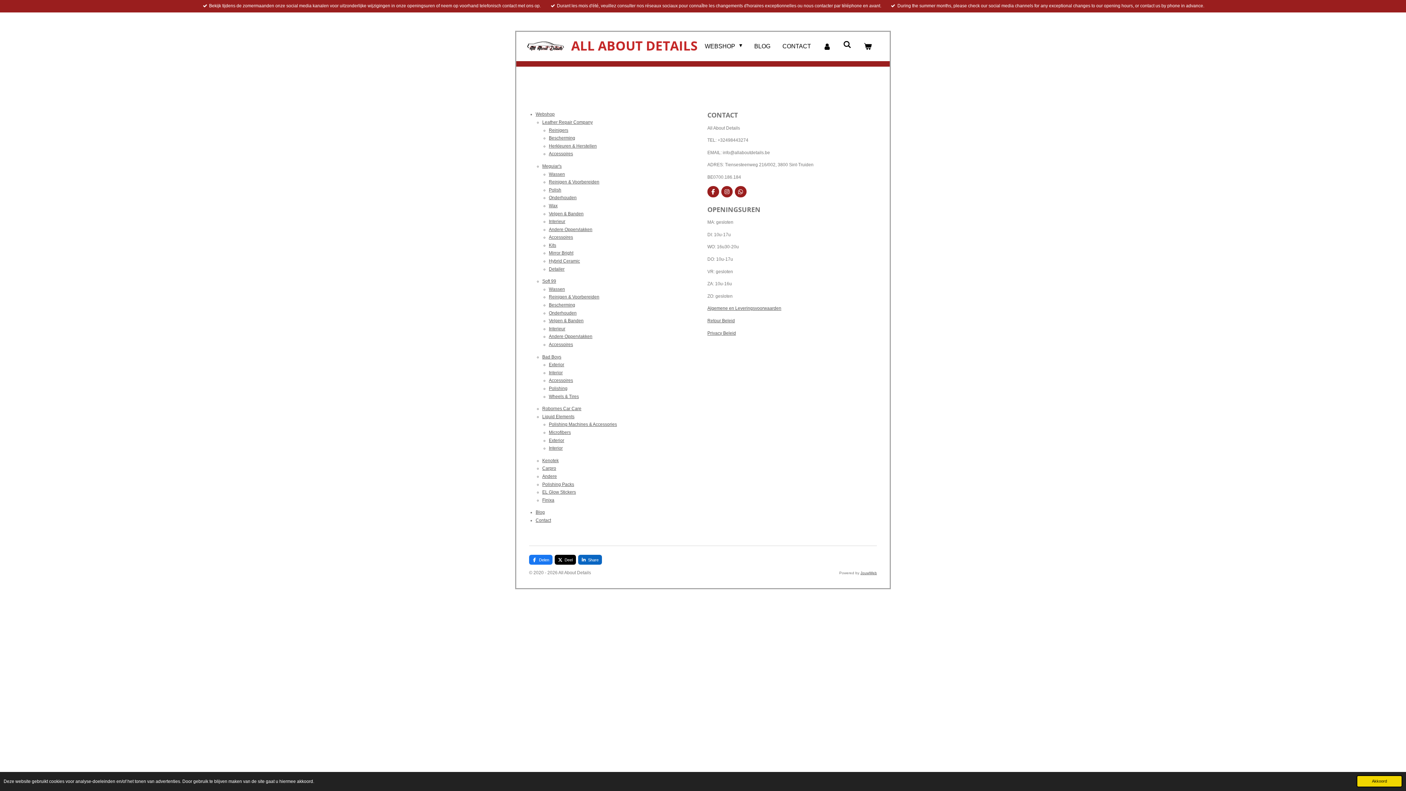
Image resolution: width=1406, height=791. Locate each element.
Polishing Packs (558, 484)
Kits (552, 245)
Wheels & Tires (564, 396)
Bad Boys (551, 357)
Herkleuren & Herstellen (573, 146)
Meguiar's (552, 166)
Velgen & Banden (566, 213)
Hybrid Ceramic (564, 261)
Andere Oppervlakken (570, 229)
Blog (540, 512)
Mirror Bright (561, 253)
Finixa (548, 500)
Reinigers (558, 130)
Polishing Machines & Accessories (583, 424)
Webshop (545, 114)
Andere (549, 476)
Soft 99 (549, 281)
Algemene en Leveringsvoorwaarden (744, 308)
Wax (553, 205)
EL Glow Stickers (559, 492)
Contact (543, 520)
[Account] (827, 46)
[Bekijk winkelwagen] (868, 46)
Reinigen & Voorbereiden (574, 182)
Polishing (558, 388)
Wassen (557, 174)
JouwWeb (868, 573)
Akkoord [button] (1379, 781)
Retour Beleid (721, 320)
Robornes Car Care (561, 408)
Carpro (549, 468)
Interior (556, 372)
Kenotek (550, 460)
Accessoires (561, 153)
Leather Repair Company (567, 122)
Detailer (557, 269)
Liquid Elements (558, 416)
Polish (555, 190)
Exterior (556, 364)
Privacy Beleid (721, 333)
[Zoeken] (847, 44)
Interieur (557, 221)
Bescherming (562, 138)
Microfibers (560, 432)
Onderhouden (563, 197)
